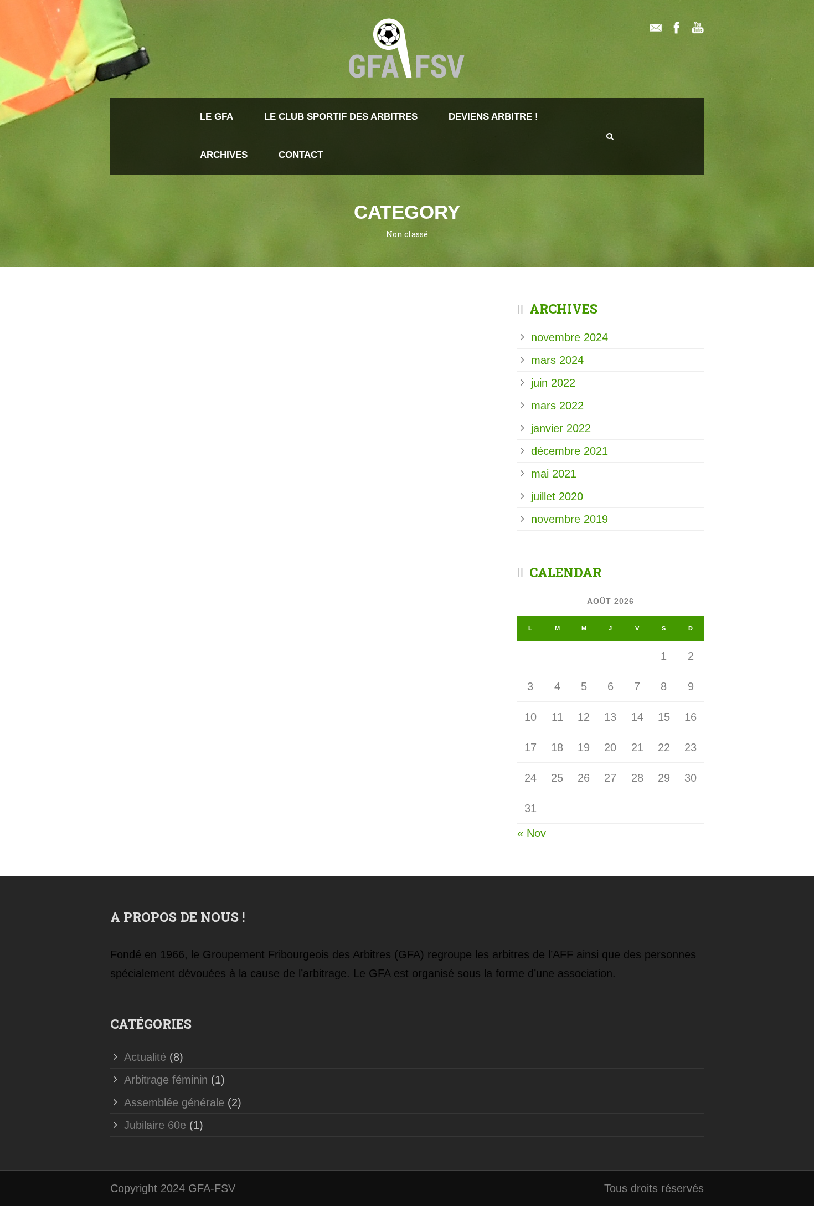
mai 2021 (553, 474)
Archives (224, 155)
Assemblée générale (174, 1102)
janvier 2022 (561, 428)
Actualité (145, 1057)
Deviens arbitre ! (493, 116)
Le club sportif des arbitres (341, 116)
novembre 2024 (569, 337)
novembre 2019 (569, 519)
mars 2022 (557, 405)
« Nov (531, 833)
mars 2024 (557, 360)
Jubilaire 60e (155, 1125)
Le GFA (216, 116)
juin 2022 (553, 383)
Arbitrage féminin (166, 1080)
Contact (301, 155)
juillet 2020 (557, 496)
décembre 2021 (569, 451)
